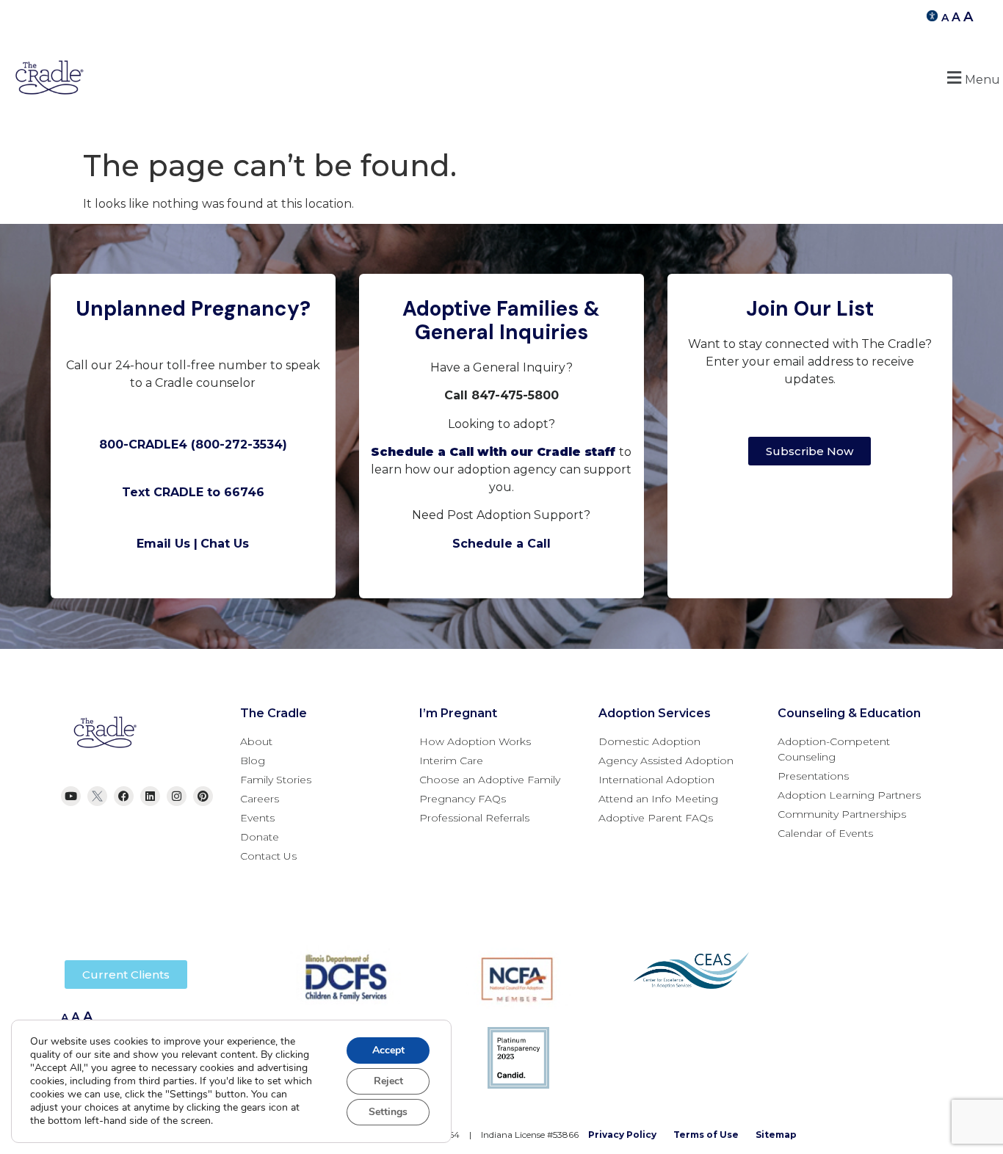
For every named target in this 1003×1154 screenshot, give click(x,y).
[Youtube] (71, 796)
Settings (388, 1112)
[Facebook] (124, 796)
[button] (971, 77)
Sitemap (776, 1134)
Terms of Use (706, 1134)
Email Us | (167, 544)
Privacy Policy (622, 1134)
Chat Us (224, 544)
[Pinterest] (203, 796)
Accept (388, 1050)
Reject (388, 1081)
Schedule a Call (501, 544)
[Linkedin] (150, 796)
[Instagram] (177, 796)
